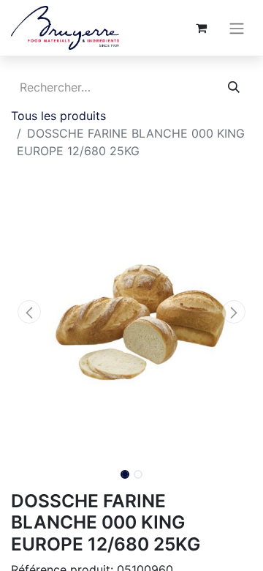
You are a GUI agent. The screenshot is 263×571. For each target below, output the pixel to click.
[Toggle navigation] (236, 28)
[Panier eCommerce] (201, 27)
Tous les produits (58, 115)
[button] (29, 312)
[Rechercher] (234, 87)
